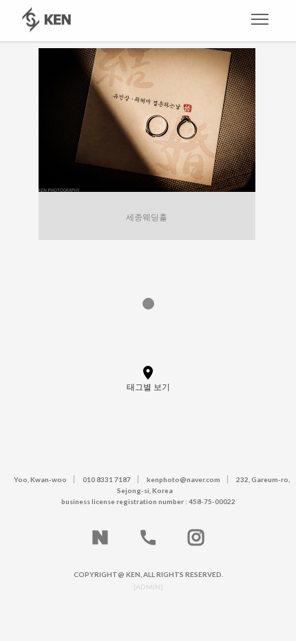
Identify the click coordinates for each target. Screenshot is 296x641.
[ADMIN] (148, 587)
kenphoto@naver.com (183, 479)
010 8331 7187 (107, 479)
